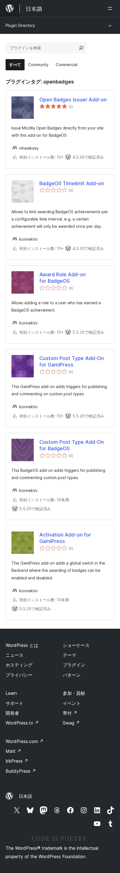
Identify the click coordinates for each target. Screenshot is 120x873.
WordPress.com (25, 741)
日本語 (25, 796)
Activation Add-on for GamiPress (65, 538)
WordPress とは (22, 645)
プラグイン (74, 665)
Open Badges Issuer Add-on (73, 100)
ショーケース (76, 645)
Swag (71, 723)
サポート (14, 703)
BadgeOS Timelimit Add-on (71, 183)
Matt (13, 751)
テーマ (69, 655)
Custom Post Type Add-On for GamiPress (71, 361)
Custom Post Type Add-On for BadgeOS (71, 445)
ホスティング (19, 665)
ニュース (14, 655)
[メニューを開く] (111, 8)
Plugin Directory (20, 25)
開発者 (12, 713)
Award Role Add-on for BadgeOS (62, 277)
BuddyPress (21, 771)
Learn (11, 693)
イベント (72, 703)
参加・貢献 (74, 693)
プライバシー (19, 675)
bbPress (17, 761)
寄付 (70, 713)
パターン (72, 675)
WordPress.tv (22, 723)
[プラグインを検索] (81, 48)
